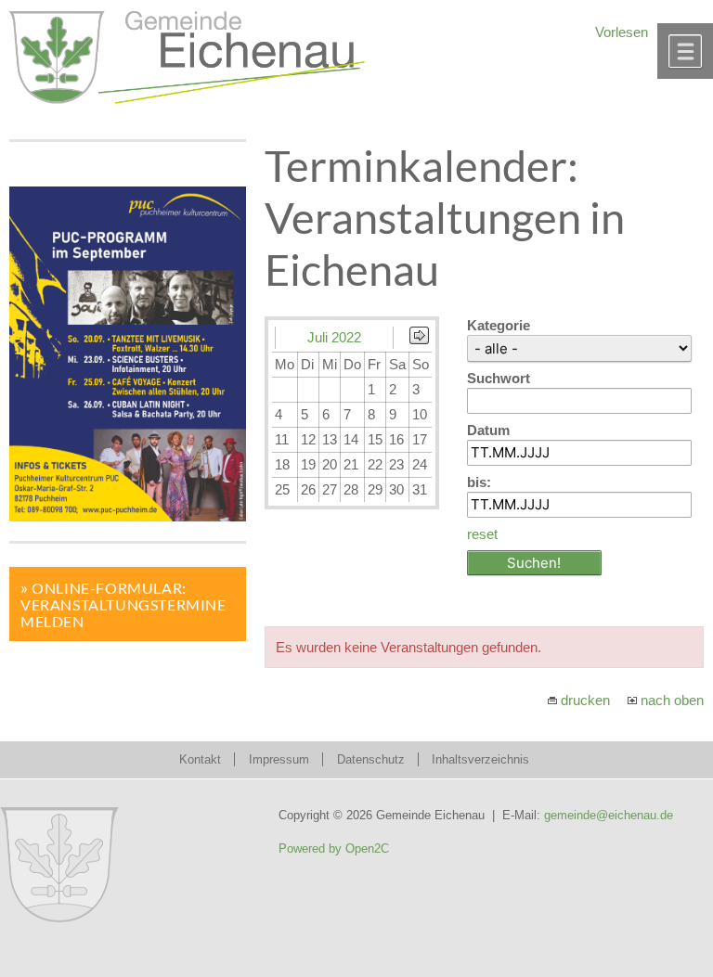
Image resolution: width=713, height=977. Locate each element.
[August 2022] (419, 339)
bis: (479, 482)
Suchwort (498, 378)
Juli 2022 (334, 337)
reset (482, 534)
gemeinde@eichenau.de (608, 815)
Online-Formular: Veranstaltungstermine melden (123, 604)
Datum (488, 430)
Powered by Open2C (334, 848)
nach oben (672, 700)
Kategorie (498, 325)
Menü (685, 51)
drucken (585, 700)
